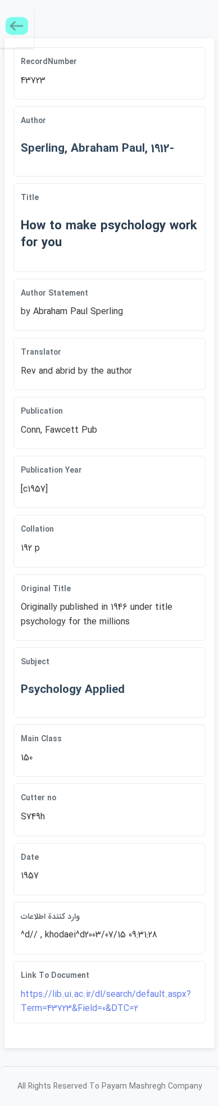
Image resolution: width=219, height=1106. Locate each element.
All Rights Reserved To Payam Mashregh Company (109, 1086)
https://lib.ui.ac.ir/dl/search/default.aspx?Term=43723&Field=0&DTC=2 (106, 1001)
